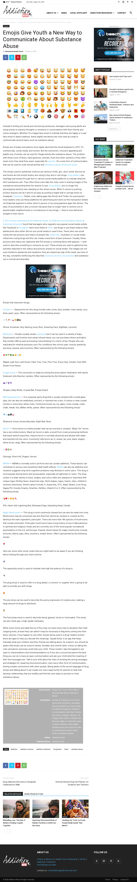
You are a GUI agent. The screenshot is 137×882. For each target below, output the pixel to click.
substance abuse (77, 749)
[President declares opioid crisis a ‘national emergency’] (100, 93)
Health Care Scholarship (66, 859)
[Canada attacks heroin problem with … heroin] (124, 177)
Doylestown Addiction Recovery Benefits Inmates (103, 188)
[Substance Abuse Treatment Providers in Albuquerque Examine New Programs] (103, 151)
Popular (13, 22)
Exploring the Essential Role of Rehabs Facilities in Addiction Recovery (44, 823)
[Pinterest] (128, 2)
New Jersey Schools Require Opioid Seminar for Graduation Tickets (120, 117)
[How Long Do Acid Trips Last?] (100, 80)
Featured (36, 817)
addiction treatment (43, 749)
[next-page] (9, 831)
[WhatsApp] (24, 57)
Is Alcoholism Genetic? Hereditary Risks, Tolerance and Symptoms (121, 104)
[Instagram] (123, 2)
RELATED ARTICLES (13, 794)
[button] (131, 13)
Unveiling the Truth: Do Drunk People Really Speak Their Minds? (73, 823)
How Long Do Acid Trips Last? (120, 76)
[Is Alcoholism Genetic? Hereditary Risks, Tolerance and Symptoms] (100, 105)
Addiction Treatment (46, 862)
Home (5, 22)
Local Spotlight (78, 13)
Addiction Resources (101, 13)
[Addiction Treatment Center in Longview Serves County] (124, 151)
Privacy (40, 859)
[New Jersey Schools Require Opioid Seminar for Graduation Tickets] (100, 118)
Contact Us (125, 879)
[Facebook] (119, 2)
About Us (51, 13)
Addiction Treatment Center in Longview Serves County (124, 162)
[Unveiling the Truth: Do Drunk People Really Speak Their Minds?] (75, 809)
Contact (121, 13)
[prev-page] (4, 831)
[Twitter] (132, 2)
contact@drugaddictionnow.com (62, 870)
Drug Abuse (57, 749)
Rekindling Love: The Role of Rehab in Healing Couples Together (14, 823)
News (64, 13)
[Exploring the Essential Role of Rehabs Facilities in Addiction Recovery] (45, 809)
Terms (82, 859)
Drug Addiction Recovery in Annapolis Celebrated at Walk (19, 783)
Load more (113, 129)
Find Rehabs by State (46, 864)
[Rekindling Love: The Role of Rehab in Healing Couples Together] (16, 809)
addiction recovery (26, 749)
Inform (6, 817)
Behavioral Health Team (14, 51)
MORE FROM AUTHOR (33, 794)
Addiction (14, 749)
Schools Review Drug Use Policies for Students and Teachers (72, 783)
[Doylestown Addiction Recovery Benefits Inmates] (103, 177)
